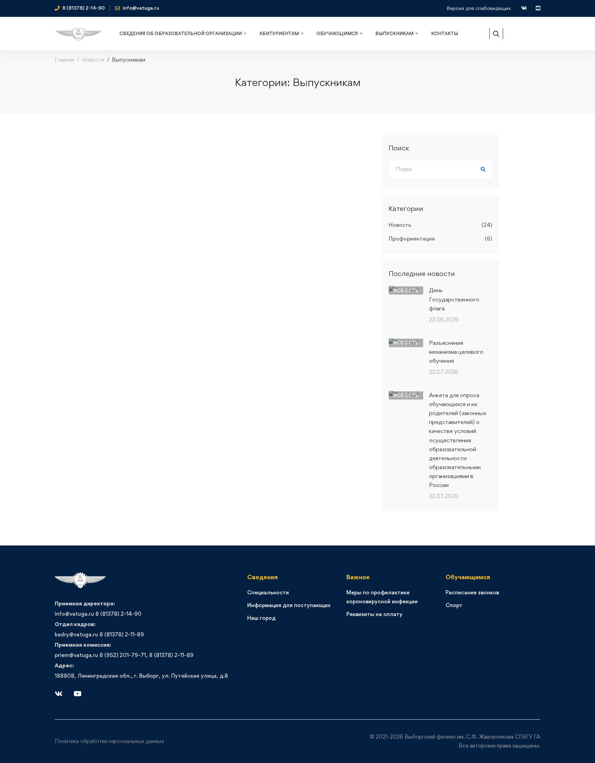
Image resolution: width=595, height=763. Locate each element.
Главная (64, 59)
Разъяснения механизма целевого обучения (456, 351)
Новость (440, 225)
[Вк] (58, 694)
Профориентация (440, 238)
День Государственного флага (454, 299)
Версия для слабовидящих (479, 8)
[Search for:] (440, 169)
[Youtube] (77, 694)
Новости (93, 59)
